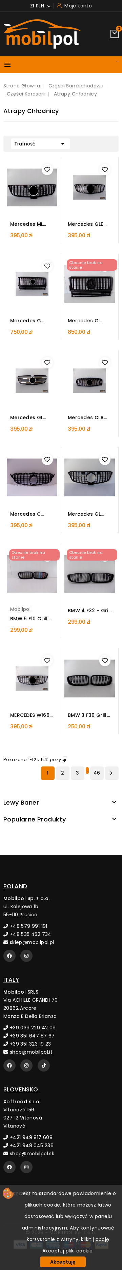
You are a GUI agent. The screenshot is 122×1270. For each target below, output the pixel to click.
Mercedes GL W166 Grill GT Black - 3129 (84, 514)
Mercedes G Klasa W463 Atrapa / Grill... (28, 320)
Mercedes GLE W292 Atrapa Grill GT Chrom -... (87, 224)
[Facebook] (9, 956)
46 (97, 772)
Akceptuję (63, 1262)
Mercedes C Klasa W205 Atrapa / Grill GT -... (31, 514)
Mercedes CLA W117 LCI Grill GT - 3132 (88, 417)
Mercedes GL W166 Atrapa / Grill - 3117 (28, 417)
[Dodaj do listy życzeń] (47, 169)
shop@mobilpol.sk (31, 1153)
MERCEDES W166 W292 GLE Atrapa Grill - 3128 (29, 715)
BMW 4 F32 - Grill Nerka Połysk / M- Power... (89, 610)
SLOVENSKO (20, 1089)
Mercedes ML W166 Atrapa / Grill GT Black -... (31, 224)
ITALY (11, 980)
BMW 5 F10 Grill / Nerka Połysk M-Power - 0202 (31, 618)
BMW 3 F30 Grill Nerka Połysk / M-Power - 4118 (87, 715)
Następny (111, 773)
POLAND (15, 886)
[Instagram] (26, 956)
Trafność (40, 144)
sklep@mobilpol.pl (31, 942)
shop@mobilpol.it (30, 1052)
